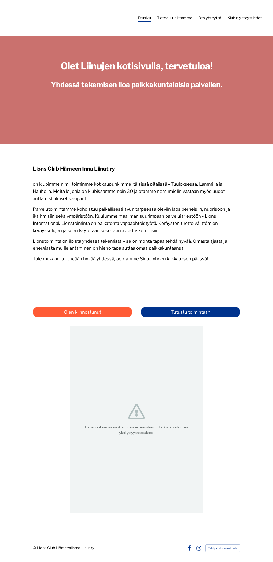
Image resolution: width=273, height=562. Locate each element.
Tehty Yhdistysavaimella (222, 548)
